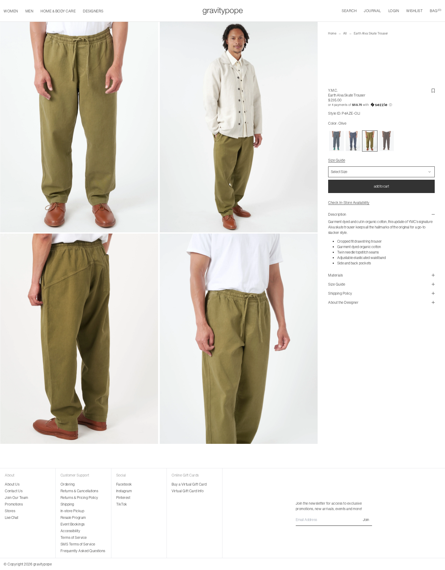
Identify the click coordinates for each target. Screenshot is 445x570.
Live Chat (11, 517)
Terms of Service (74, 537)
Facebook (124, 484)
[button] (381, 105)
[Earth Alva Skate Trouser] (353, 141)
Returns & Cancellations (79, 491)
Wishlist (414, 10)
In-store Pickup (72, 511)
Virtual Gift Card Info (187, 491)
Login (393, 10)
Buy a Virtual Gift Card (189, 484)
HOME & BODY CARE (58, 11)
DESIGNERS (93, 11)
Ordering (68, 484)
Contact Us (13, 491)
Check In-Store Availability (349, 202)
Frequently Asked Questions (83, 551)
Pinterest (123, 497)
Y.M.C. (333, 90)
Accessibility (71, 531)
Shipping (67, 504)
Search (349, 10)
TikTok (121, 504)
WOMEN (11, 11)
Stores (10, 511)
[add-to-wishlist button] (433, 90)
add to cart (381, 186)
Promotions (14, 504)
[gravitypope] (222, 11)
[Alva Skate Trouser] (336, 141)
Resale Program (73, 517)
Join (366, 519)
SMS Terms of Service (78, 544)
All (345, 33)
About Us (12, 484)
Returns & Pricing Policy (79, 497)
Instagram (124, 491)
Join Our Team (16, 497)
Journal (372, 10)
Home (332, 33)
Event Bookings (73, 524)
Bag (435, 10)
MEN (29, 11)
